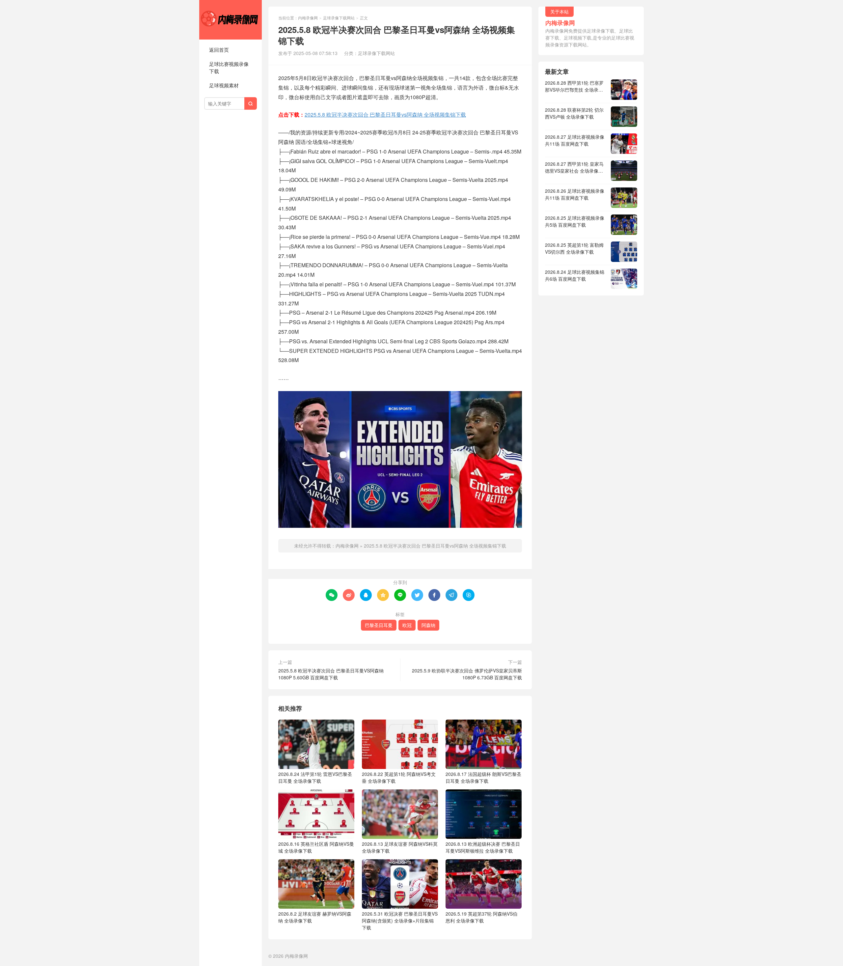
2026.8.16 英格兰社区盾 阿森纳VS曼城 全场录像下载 (316, 847)
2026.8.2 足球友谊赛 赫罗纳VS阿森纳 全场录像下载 (314, 917)
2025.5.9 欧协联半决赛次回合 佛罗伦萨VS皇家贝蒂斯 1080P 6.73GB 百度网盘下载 (467, 674)
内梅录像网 (230, 20)
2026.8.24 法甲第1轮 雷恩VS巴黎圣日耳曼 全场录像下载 (315, 777)
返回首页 (219, 49)
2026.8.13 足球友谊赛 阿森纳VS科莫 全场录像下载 (400, 847)
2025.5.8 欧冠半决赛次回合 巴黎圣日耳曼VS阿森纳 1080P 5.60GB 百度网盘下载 (331, 674)
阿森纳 (428, 625)
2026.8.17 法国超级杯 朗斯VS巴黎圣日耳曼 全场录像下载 (483, 777)
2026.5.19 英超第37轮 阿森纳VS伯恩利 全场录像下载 (481, 917)
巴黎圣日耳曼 (379, 625)
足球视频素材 (224, 85)
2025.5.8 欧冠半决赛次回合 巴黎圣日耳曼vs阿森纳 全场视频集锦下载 (385, 114)
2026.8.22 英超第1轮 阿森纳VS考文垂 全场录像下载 (399, 777)
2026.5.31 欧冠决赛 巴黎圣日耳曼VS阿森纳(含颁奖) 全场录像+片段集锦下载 (400, 920)
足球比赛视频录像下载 (229, 67)
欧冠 (407, 625)
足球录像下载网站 (339, 17)
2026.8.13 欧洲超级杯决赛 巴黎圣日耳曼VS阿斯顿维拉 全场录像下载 (483, 847)
